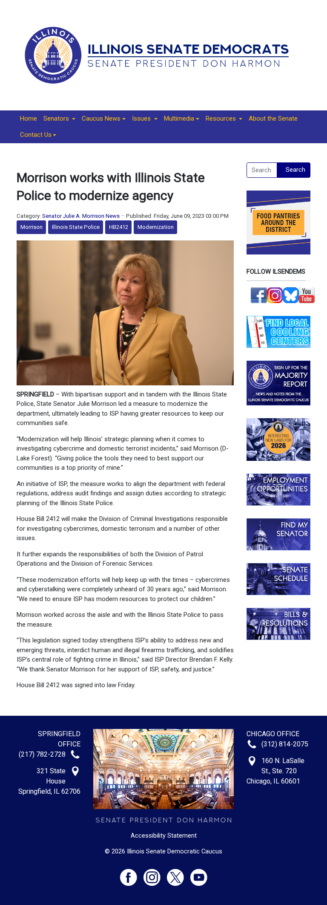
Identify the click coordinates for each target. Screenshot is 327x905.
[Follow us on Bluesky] (290, 294)
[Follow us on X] (178, 873)
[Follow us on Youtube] (198, 873)
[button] (59, 119)
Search (295, 169)
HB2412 (118, 227)
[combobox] (262, 170)
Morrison (31, 227)
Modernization (156, 227)
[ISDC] (160, 54)
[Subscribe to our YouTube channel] (307, 294)
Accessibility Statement (164, 835)
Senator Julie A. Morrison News (81, 216)
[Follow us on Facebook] (259, 294)
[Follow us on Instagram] (275, 294)
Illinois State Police (76, 227)
